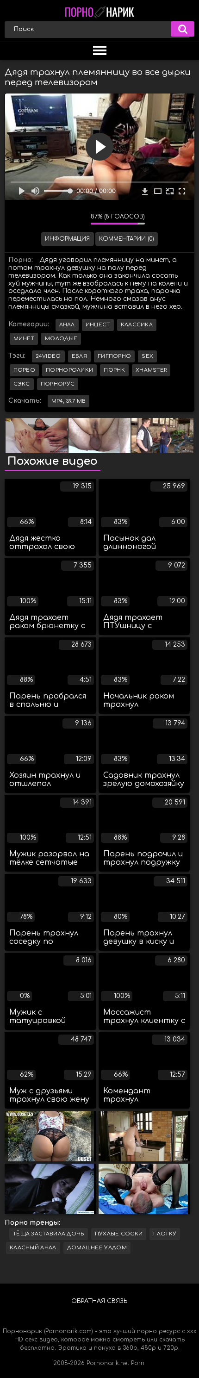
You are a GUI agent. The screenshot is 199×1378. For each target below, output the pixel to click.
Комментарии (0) (126, 239)
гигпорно (114, 356)
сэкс (21, 384)
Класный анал (33, 1248)
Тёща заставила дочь (48, 1234)
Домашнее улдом (97, 1248)
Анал (67, 325)
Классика (137, 325)
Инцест (98, 325)
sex (147, 356)
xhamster (151, 370)
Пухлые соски (119, 1234)
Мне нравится (56, 219)
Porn (137, 1363)
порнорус (58, 384)
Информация (67, 239)
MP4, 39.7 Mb (68, 401)
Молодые (61, 339)
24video (48, 356)
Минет (24, 339)
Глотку (164, 1234)
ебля (79, 356)
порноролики (69, 370)
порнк (114, 370)
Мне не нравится (77, 219)
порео (24, 370)
